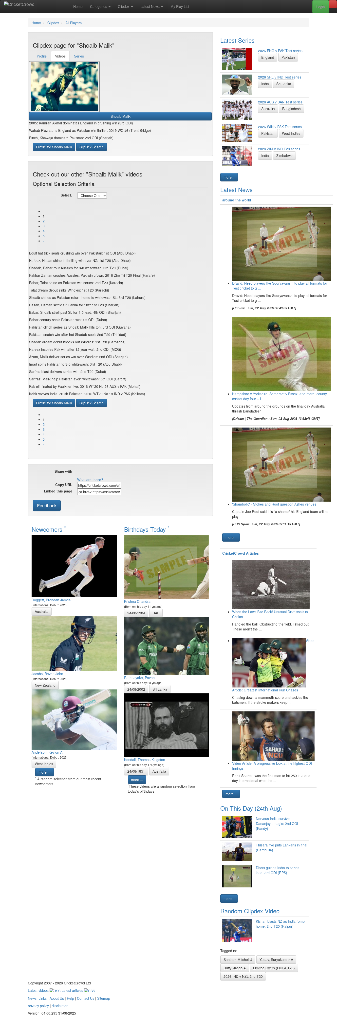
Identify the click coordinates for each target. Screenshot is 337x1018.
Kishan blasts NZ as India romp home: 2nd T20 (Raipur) (280, 924)
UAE (155, 612)
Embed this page (58, 491)
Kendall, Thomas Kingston (144, 759)
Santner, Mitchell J (238, 959)
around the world (236, 199)
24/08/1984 (136, 612)
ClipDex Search (91, 146)
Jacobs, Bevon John (47, 673)
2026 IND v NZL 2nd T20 (243, 976)
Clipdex (124, 6)
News (32, 998)
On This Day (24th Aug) (251, 808)
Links (42, 998)
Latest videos (39, 990)
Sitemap (103, 998)
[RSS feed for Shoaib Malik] (146, 473)
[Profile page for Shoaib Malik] (64, 86)
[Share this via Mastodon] (131, 473)
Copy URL (63, 484)
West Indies (44, 763)
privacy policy (38, 1005)
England (267, 57)
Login (320, 6)
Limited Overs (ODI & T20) (274, 967)
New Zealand (45, 685)
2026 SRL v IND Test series (279, 77)
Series (79, 56)
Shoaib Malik (121, 116)
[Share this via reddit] (97, 473)
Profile (42, 56)
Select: (66, 195)
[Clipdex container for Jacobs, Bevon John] (74, 642)
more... (229, 177)
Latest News (150, 6)
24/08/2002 (136, 689)
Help (70, 998)
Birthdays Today (146, 529)
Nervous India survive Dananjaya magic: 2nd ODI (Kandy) (277, 823)
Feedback (46, 505)
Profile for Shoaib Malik (54, 146)
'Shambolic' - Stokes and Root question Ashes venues (274, 504)
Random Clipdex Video (250, 910)
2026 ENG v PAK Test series (280, 50)
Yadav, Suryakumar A (276, 959)
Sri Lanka (159, 689)
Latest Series (237, 40)
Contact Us (85, 998)
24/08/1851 (136, 771)
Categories (99, 6)
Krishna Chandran (138, 601)
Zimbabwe (284, 155)
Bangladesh (291, 108)
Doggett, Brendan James (51, 599)
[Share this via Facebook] (81, 473)
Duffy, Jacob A (235, 967)
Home (78, 6)
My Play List (179, 6)
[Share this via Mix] (106, 473)
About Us (57, 998)
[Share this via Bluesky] (123, 473)
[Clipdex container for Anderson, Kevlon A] (74, 719)
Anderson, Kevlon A (47, 752)
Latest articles (72, 990)
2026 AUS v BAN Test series (280, 101)
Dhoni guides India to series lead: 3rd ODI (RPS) (277, 870)
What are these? (90, 479)
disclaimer (60, 1005)
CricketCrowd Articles (240, 553)
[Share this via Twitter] (89, 473)
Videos (60, 56)
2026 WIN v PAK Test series (280, 126)
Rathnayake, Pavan (139, 677)
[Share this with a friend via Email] (139, 473)
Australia (41, 611)
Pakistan (288, 57)
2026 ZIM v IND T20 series (279, 148)
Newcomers (49, 529)
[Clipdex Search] (333, 4)
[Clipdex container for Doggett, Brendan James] (74, 565)
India (265, 83)
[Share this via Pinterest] (114, 473)
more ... (44, 772)
